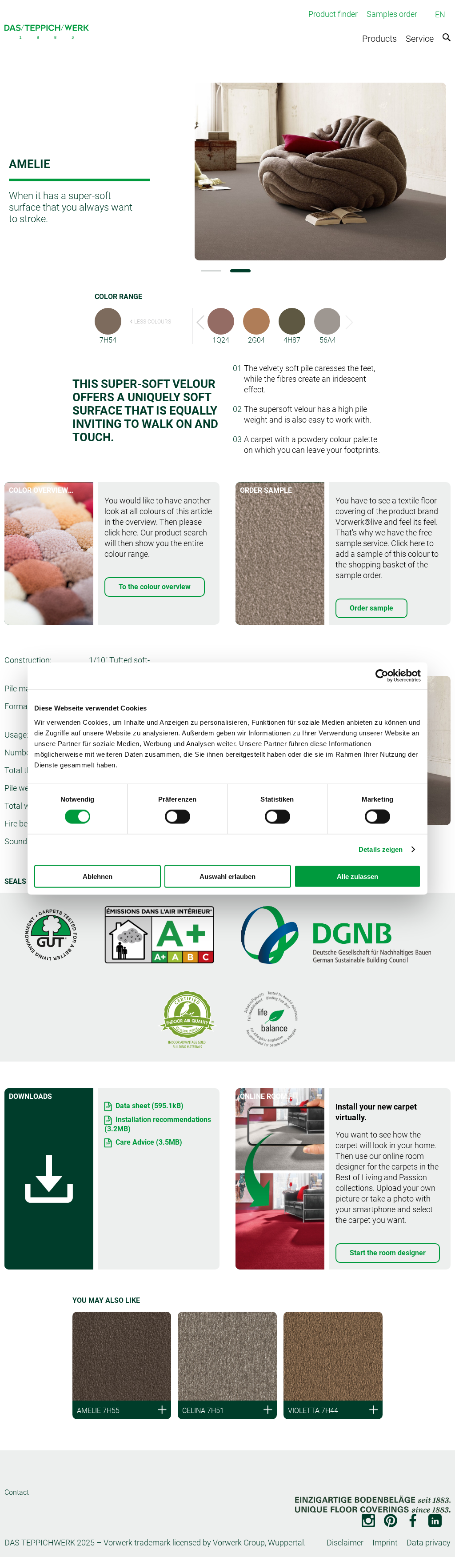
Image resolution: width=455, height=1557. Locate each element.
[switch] (177, 817)
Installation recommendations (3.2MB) (157, 1124)
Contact (16, 1492)
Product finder (333, 14)
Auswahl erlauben (227, 876)
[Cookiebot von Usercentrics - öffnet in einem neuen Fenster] (382, 676)
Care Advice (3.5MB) (149, 1142)
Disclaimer (345, 1542)
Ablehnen (97, 876)
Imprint (385, 1542)
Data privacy (429, 1542)
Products (379, 38)
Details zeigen (381, 849)
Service (420, 38)
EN (440, 14)
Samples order (392, 14)
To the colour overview (155, 587)
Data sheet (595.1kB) (150, 1106)
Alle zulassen (357, 876)
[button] (211, 271)
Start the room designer (388, 1253)
